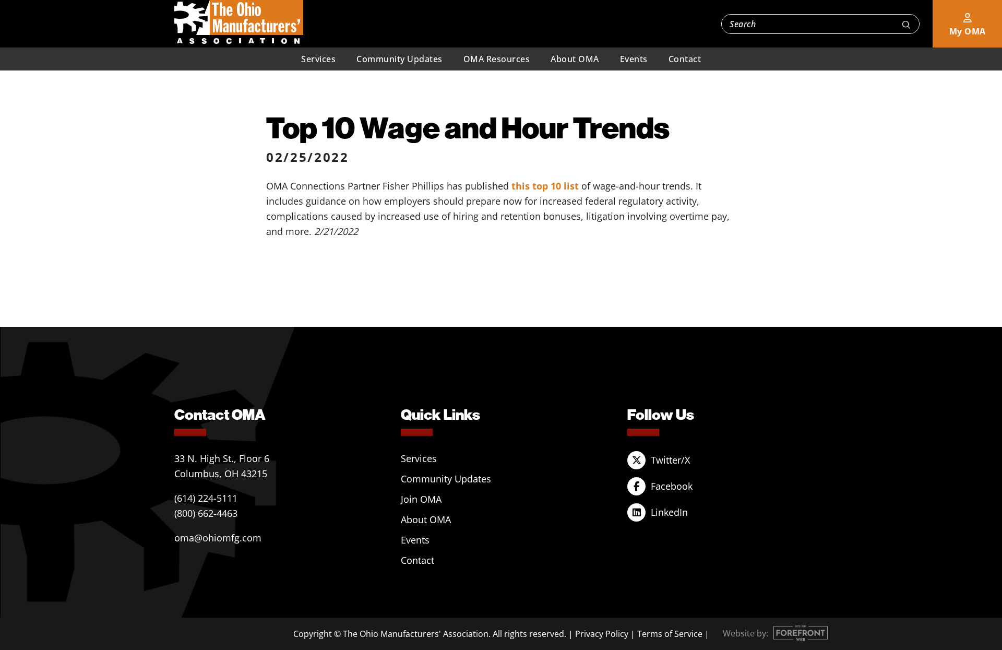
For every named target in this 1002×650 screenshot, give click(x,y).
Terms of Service (669, 634)
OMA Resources (496, 59)
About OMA (575, 59)
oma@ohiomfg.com (217, 537)
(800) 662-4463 (205, 513)
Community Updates (399, 59)
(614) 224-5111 (205, 498)
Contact (685, 59)
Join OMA (421, 499)
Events (634, 59)
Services (318, 59)
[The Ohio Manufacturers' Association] (238, 22)
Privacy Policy (601, 634)
